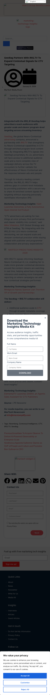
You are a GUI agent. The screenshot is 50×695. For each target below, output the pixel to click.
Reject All (25, 689)
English (33, 1)
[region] (25, 673)
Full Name (11, 344)
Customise (25, 682)
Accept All (25, 676)
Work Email (12, 353)
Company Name (14, 362)
